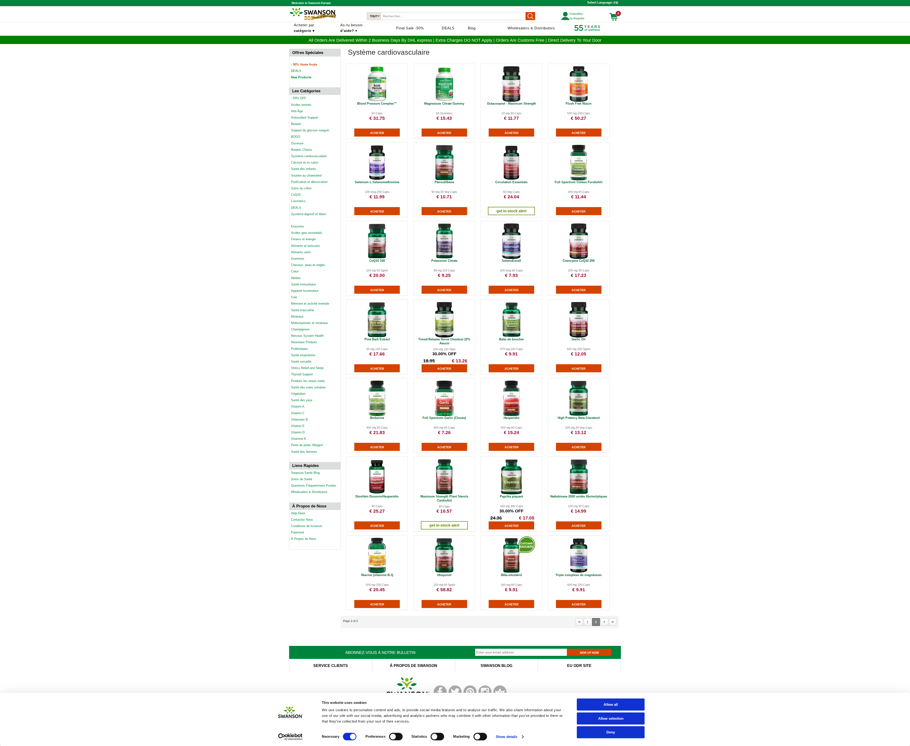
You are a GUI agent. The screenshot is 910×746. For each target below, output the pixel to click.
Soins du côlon (301, 188)
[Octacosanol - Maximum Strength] (511, 100)
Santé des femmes (304, 451)
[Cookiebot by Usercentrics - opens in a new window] (290, 736)
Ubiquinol (444, 575)
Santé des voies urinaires (308, 387)
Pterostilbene (444, 182)
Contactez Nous (302, 519)
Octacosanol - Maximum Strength (511, 103)
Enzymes (297, 226)
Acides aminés (301, 105)
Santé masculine (302, 310)
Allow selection (610, 718)
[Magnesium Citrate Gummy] (444, 100)
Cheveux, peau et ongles (308, 265)
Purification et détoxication (309, 182)
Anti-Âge (297, 111)
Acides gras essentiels (306, 233)
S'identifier (576, 14)
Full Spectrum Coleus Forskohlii (579, 182)
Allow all (611, 704)
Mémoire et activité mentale (310, 303)
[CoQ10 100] (377, 258)
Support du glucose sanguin (310, 130)
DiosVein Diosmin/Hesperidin (377, 496)
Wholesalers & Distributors (531, 28)
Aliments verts (301, 252)
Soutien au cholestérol (306, 175)
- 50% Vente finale (304, 64)
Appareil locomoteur (304, 291)
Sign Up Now (589, 652)
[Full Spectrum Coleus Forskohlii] (578, 179)
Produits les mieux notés (308, 381)
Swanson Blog (496, 666)
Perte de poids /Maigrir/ (307, 445)
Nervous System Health (307, 335)
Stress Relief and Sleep (307, 368)
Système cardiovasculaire (309, 156)
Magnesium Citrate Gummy (444, 103)
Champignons (300, 329)
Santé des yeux (302, 400)
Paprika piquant (511, 496)
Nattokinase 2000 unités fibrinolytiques (578, 496)
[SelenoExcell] (511, 258)
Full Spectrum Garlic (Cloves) (444, 418)
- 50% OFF (298, 98)
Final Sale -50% (410, 28)
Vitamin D (298, 432)
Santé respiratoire (303, 355)
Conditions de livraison (306, 526)
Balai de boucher (511, 339)
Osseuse (297, 143)
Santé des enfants (303, 169)
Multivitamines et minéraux (309, 323)
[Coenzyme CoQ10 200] (578, 258)
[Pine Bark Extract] (377, 336)
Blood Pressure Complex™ (377, 103)
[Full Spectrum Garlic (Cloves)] (444, 415)
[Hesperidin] (511, 415)
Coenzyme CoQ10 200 (579, 260)
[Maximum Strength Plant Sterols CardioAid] (444, 493)
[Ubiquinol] (444, 572)
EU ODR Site (579, 666)
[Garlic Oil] (578, 336)
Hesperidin (511, 418)
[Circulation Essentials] (511, 179)
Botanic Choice (301, 149)
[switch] (396, 736)
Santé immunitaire (303, 284)
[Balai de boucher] (511, 336)
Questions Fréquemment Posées (313, 485)
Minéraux (297, 316)
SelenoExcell (511, 260)
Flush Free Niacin (579, 103)
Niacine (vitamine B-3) (377, 575)
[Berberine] (377, 415)
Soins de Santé (301, 479)
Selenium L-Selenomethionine (377, 182)
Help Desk (298, 513)
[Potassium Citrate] (444, 258)
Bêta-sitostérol (511, 575)
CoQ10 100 (377, 260)
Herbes (296, 278)
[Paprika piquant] (511, 493)
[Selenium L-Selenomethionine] (377, 179)
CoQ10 (295, 194)
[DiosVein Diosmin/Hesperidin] (377, 493)
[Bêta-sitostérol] (511, 572)
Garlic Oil (579, 339)
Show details (506, 737)
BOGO (295, 136)
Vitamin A (297, 406)
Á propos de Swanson (413, 666)
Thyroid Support (302, 374)
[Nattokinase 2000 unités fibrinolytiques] (578, 493)
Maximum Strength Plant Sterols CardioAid (444, 498)
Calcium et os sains (304, 162)
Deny (610, 732)
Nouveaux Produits (304, 342)
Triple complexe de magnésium (578, 575)
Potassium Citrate (444, 260)
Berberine (377, 418)
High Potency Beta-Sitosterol (579, 418)
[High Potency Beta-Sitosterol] (578, 415)
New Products (301, 77)
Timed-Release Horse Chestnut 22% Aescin (444, 341)
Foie (294, 297)
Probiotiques (299, 349)
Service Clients (330, 666)
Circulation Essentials (511, 182)
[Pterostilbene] (444, 179)
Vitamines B (299, 419)
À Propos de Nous (303, 539)
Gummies (297, 258)
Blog (472, 28)
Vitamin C (298, 413)
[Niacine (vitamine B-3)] (377, 572)
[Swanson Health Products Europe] (313, 20)
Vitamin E (298, 426)
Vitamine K (298, 438)
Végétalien (298, 393)
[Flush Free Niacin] (578, 100)
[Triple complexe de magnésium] (578, 572)
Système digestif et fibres (308, 214)
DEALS (448, 28)
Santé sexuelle (301, 361)
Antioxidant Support (304, 117)
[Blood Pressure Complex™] (377, 100)
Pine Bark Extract (377, 339)
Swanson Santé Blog (305, 473)
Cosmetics (298, 201)
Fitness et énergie (303, 239)
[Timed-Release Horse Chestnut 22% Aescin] (444, 336)
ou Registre (576, 18)
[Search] (530, 16)
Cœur (295, 271)
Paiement (297, 532)
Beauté (296, 124)
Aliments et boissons (305, 246)
